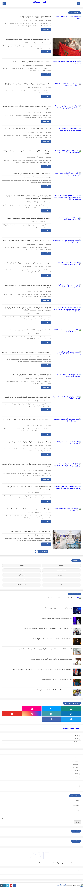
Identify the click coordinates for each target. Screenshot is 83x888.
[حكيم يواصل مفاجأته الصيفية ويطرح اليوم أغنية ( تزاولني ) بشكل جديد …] (67, 427)
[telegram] (7, 885)
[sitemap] (14, 885)
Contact (76, 742)
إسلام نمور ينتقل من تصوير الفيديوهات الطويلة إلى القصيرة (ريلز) (28, 84)
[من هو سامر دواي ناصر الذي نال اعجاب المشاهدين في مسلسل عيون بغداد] (67, 293)
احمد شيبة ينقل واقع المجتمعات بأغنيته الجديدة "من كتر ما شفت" (28, 397)
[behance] (51, 708)
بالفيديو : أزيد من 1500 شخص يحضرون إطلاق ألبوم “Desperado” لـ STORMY (50, 608)
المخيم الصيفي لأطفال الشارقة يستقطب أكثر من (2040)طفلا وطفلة (26, 352)
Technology (75, 764)
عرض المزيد (43, 551)
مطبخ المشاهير (21, 580)
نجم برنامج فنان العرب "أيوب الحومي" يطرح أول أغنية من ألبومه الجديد (27, 263)
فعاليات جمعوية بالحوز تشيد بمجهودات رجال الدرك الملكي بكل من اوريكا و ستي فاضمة (27, 488)
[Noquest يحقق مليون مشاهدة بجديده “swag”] (67, 25)
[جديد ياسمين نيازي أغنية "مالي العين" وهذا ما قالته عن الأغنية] (67, 450)
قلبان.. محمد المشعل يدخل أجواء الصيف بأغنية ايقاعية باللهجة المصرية (51, 659)
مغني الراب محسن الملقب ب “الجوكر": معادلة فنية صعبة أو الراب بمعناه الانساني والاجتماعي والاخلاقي (28, 197)
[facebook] (51, 719)
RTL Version (75, 745)
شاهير (21, 570)
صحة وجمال (61, 575)
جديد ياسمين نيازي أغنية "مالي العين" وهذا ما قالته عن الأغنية (29, 442)
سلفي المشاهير (61, 570)
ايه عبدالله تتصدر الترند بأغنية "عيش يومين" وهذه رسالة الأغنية (29, 218)
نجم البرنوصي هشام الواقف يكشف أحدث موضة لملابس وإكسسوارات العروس (27, 152)
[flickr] (32, 708)
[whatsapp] (71, 708)
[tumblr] (1, 885)
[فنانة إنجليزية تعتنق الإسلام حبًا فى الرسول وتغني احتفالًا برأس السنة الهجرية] (67, 472)
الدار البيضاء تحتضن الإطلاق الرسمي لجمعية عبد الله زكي (56, 618)
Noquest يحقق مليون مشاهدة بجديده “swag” (35, 17)
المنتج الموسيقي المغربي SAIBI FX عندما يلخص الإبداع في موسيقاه (27, 241)
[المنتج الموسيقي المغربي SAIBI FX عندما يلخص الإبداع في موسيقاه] (67, 249)
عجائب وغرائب (22, 575)
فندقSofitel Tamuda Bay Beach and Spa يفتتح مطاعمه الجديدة (29, 509)
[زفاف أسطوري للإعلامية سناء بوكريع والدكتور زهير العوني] (67, 539)
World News (75, 761)
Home (76, 735)
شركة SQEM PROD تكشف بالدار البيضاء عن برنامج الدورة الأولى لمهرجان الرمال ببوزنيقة (47, 628)
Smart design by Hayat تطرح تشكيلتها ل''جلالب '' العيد (56, 598)
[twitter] (71, 719)
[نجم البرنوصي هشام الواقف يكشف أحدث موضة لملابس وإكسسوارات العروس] (67, 159)
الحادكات (61, 565)
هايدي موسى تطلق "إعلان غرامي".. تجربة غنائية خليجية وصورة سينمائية (51, 690)
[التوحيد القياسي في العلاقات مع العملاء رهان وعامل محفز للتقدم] (67, 338)
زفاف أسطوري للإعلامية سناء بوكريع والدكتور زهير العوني (31, 531)
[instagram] (32, 713)
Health (76, 773)
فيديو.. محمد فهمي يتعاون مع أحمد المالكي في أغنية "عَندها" (30, 375)
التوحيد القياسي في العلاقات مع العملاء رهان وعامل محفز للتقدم (28, 330)
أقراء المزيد (46, 29)
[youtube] (12, 713)
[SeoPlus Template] (81, 885)
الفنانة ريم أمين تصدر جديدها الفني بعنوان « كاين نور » (32, 62)
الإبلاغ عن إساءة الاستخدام (72, 728)
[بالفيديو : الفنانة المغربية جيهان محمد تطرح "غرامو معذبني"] (67, 181)
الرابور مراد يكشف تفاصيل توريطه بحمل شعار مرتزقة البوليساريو (28, 39)
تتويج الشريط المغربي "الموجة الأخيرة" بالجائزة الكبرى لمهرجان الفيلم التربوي (27, 108)
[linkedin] (71, 713)
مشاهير (39, 43)
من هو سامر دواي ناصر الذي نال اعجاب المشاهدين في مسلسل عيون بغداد (27, 287)
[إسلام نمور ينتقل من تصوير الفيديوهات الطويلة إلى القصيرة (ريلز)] (67, 92)
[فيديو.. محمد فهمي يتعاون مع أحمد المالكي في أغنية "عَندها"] (67, 383)
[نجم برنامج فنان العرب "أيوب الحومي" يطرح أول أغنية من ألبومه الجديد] (67, 271)
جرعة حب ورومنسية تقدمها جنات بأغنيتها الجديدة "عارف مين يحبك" (27, 129)
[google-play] (51, 713)
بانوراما (42, 87)
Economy (75, 767)
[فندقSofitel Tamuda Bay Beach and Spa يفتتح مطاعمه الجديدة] (67, 517)
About (76, 738)
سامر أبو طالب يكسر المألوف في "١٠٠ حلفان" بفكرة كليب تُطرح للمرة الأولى (51, 639)
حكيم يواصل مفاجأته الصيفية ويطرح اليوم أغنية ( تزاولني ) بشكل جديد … (26, 421)
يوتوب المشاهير (39, 20)
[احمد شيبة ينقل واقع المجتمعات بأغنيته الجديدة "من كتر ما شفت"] (67, 405)
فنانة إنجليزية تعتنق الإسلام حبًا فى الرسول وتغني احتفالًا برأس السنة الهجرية (26, 466)
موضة (61, 585)
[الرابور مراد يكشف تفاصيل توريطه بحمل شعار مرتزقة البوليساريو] (67, 47)
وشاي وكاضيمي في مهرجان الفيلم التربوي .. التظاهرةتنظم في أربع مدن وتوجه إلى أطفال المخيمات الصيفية (28, 309)
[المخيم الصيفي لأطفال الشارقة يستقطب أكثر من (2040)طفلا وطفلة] (67, 360)
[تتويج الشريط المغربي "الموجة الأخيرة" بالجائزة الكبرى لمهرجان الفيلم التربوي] (67, 114)
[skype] (12, 708)
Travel (76, 777)
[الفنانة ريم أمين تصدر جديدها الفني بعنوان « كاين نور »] (67, 70)
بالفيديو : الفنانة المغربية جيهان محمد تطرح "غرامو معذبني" (30, 173)
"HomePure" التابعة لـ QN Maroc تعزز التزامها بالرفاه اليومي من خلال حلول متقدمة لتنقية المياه (45, 649)
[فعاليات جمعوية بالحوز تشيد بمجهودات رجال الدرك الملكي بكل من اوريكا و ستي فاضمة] (67, 495)
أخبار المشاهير (39, 2)
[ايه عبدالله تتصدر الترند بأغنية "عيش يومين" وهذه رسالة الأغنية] (67, 226)
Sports (76, 770)
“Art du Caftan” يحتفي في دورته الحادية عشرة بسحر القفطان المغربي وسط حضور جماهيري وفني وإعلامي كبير (41, 669)
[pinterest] (11, 885)
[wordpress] (4, 885)
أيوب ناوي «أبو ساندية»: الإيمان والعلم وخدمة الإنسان (57, 679)
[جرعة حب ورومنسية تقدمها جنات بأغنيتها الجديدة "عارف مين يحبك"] (67, 137)
